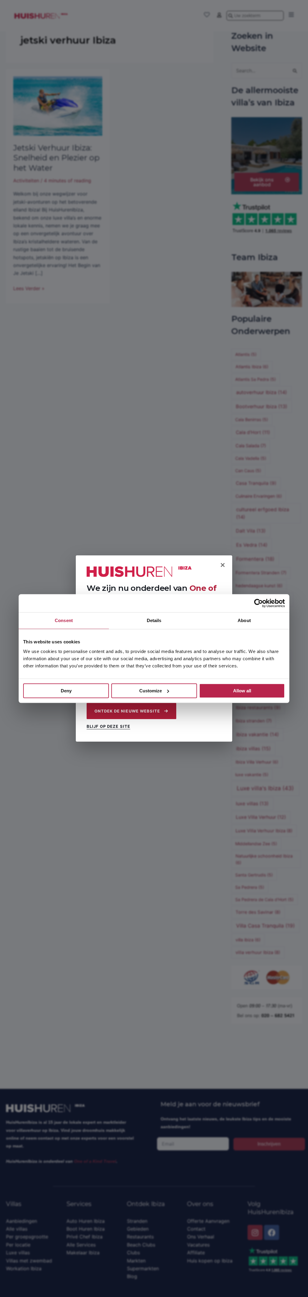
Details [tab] (154, 620)
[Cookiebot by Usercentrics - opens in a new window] (258, 603)
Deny (66, 690)
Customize (150, 690)
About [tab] (244, 620)
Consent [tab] (64, 620)
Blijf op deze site (108, 726)
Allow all (242, 690)
